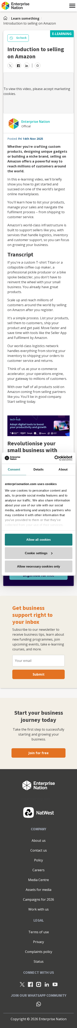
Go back (21, 38)
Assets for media (38, 889)
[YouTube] (55, 984)
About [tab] (63, 469)
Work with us (38, 909)
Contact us (38, 850)
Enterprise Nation (35, 121)
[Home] (6, 18)
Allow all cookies (38, 539)
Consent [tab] (14, 469)
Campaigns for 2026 (38, 899)
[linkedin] (27, 65)
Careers (38, 870)
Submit (39, 674)
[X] (22, 984)
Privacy (38, 942)
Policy (38, 860)
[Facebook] (30, 984)
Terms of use (38, 932)
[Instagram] (38, 984)
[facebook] (18, 65)
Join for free (39, 753)
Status (39, 961)
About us (39, 840)
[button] (72, 6)
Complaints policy (38, 951)
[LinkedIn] (46, 984)
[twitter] (10, 65)
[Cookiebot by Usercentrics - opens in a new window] (54, 458)
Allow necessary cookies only (38, 566)
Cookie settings (36, 553)
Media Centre (38, 880)
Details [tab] (38, 469)
